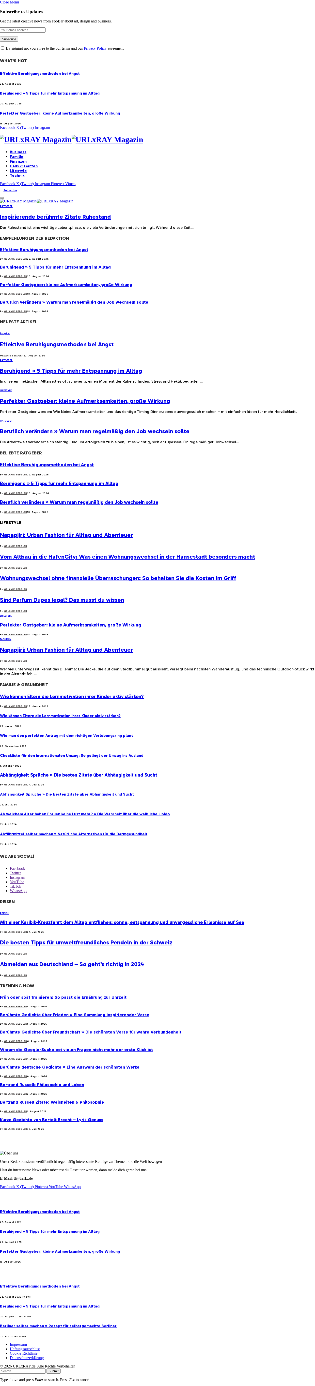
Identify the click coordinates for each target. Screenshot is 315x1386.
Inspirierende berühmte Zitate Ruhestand (55, 216)
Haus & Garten (24, 166)
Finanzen (18, 161)
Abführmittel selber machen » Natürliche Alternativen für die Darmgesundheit (73, 834)
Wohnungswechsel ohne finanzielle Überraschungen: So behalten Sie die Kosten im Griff (118, 578)
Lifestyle (18, 170)
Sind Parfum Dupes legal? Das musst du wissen (62, 599)
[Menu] (2, 198)
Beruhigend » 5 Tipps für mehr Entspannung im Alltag (50, 93)
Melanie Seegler (15, 258)
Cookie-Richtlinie (23, 1353)
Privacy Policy (95, 48)
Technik (17, 175)
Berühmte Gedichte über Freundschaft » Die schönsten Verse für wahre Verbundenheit (90, 1032)
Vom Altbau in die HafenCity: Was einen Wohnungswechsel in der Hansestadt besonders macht (127, 556)
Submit (53, 1371)
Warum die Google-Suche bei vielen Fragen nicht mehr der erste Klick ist (76, 1049)
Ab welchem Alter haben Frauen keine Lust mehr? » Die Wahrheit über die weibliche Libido (85, 814)
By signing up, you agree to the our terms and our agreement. (65, 48)
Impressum (18, 1344)
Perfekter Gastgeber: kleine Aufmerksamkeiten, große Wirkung (60, 113)
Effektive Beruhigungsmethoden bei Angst (40, 73)
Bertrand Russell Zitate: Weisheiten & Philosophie (52, 1102)
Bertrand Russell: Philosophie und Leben (42, 1084)
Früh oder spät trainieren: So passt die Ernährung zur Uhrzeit (63, 997)
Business (18, 152)
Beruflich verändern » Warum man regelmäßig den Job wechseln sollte (74, 302)
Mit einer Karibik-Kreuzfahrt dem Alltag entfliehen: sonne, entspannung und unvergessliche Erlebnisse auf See (122, 922)
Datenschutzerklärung (27, 1358)
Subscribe (10, 190)
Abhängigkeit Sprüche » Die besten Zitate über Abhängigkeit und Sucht (78, 775)
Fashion (5, 639)
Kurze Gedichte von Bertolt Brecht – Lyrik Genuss (51, 1119)
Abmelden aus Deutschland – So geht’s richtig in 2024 (72, 964)
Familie (16, 156)
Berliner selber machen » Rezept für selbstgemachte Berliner (58, 1326)
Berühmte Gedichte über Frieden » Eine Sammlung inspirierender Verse (74, 1014)
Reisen (4, 913)
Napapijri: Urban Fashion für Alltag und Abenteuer (66, 534)
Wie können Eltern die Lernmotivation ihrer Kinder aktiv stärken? (72, 696)
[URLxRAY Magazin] (157, 139)
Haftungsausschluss (25, 1349)
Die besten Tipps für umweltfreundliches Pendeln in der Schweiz (86, 942)
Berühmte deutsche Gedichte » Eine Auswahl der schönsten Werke (70, 1067)
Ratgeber (6, 206)
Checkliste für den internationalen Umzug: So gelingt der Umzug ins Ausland (71, 755)
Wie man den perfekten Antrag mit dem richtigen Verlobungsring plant (66, 735)
